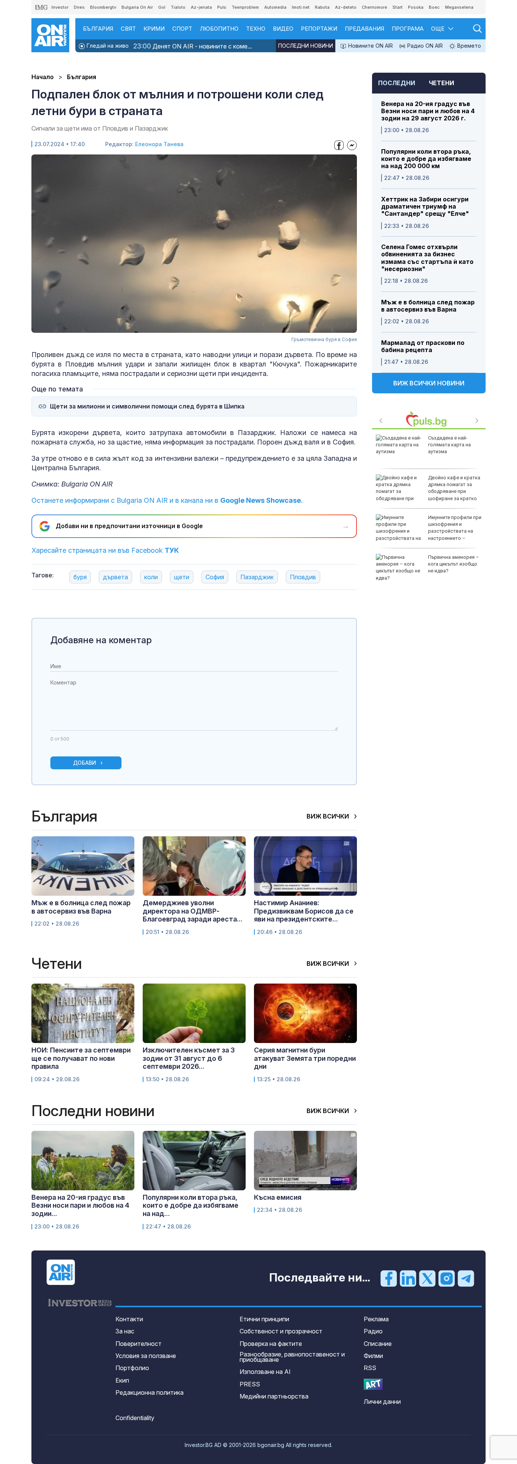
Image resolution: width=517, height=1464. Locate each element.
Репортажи (319, 28)
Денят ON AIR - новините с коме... (192, 46)
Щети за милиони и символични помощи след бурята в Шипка (147, 406)
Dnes (79, 7)
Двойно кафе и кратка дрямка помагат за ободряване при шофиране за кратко (454, 488)
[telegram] (466, 1278)
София (215, 577)
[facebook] (388, 1278)
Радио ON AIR (424, 45)
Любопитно (219, 28)
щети (181, 577)
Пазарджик (257, 577)
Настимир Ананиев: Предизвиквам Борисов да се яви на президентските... (303, 911)
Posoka (416, 7)
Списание (378, 1343)
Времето (468, 45)
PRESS (250, 1384)
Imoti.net (301, 7)
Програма (408, 28)
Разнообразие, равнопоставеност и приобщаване (292, 1357)
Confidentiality (134, 1417)
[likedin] (408, 1278)
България (98, 28)
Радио (373, 1331)
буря (80, 577)
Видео (283, 28)
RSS (370, 1367)
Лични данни (382, 1401)
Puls (221, 7)
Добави (84, 762)
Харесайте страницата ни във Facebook (105, 550)
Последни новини (305, 45)
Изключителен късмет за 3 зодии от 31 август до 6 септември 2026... (189, 1058)
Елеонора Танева (159, 144)
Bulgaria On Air (137, 7)
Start (397, 7)
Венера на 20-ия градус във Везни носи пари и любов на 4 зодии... (80, 1205)
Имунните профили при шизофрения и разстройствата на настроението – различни (428, 531)
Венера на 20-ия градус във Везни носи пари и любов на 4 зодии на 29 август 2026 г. (428, 111)
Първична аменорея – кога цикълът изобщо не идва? (453, 564)
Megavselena (459, 7)
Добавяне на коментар (101, 640)
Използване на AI (265, 1371)
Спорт (182, 28)
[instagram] (446, 1278)
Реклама (376, 1319)
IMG (41, 7)
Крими (154, 28)
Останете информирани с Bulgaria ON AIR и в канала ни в (167, 500)
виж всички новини (428, 383)
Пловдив (303, 577)
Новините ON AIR (370, 45)
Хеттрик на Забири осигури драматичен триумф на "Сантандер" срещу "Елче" (425, 206)
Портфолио (132, 1367)
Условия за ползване (145, 1355)
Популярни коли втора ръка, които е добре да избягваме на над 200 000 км (426, 159)
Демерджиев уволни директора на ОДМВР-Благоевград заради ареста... (193, 911)
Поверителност (138, 1343)
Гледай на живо (107, 45)
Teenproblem (245, 7)
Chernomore (374, 7)
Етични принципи (264, 1319)
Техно (255, 28)
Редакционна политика (149, 1392)
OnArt (373, 1384)
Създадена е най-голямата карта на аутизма (449, 444)
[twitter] (427, 1278)
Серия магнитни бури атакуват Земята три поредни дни (305, 1058)
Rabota (322, 7)
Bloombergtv (103, 7)
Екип (122, 1380)
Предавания (364, 28)
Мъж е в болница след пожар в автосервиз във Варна (428, 306)
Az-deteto (346, 7)
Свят (128, 28)
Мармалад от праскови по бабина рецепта (422, 346)
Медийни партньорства (274, 1396)
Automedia (275, 7)
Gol (161, 7)
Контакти (129, 1319)
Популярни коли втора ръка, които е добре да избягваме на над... (190, 1205)
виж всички (328, 816)
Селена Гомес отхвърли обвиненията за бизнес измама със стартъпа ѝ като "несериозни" (427, 258)
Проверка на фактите (271, 1343)
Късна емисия (277, 1197)
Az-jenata (201, 7)
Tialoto (178, 7)
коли (151, 577)
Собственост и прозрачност (281, 1331)
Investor (60, 7)
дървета (115, 577)
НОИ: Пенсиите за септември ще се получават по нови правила (81, 1058)
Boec (434, 7)
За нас (124, 1331)
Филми (373, 1355)
